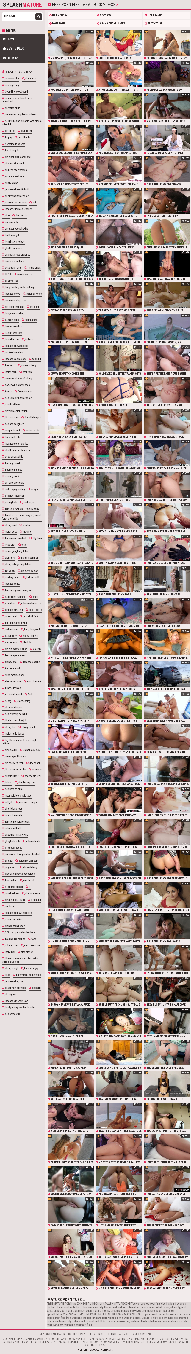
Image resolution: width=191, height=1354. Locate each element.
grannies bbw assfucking (18, 378)
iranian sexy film (13, 919)
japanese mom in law (16, 1001)
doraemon (30, 78)
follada (29, 339)
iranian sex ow (24, 274)
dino (7, 215)
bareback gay (31, 968)
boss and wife (12, 437)
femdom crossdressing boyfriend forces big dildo (21, 517)
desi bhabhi (23, 137)
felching (36, 359)
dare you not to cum (15, 202)
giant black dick (31, 750)
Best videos (15, 48)
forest (8, 391)
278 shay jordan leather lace (19, 932)
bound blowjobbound (16, 91)
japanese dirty (12, 583)
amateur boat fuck (14, 899)
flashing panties (13, 469)
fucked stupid (12, 668)
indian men (10, 372)
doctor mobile (32, 893)
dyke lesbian (11, 945)
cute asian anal (12, 267)
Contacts (107, 1349)
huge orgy (9, 544)
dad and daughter (14, 424)
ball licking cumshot (15, 596)
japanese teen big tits (16, 443)
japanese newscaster (16, 346)
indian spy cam (34, 293)
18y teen (37, 538)
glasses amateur (13, 609)
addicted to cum (13, 789)
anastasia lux (11, 78)
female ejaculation (14, 655)
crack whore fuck (14, 261)
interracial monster (31, 603)
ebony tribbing (30, 636)
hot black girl (11, 235)
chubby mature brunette (17, 450)
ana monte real (32, 776)
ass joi (34, 489)
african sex (10, 642)
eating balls (10, 502)
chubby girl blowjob (15, 988)
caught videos (12, 404)
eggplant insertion (14, 495)
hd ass (8, 782)
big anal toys (11, 417)
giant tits (9, 557)
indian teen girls (13, 815)
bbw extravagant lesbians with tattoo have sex (20, 960)
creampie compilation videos (20, 114)
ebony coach (28, 727)
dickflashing (23, 701)
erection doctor (29, 570)
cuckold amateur (13, 352)
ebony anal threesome (16, 196)
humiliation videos (14, 241)
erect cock (29, 880)
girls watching (29, 867)
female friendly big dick (17, 821)
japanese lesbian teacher (18, 209)
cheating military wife (16, 834)
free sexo (9, 365)
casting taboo (12, 577)
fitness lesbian (12, 688)
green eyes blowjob (15, 756)
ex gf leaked (35, 609)
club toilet (26, 131)
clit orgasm (10, 994)
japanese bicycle (13, 981)
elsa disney (26, 952)
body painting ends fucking (19, 287)
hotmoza (36, 769)
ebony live (10, 727)
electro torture (12, 681)
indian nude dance (14, 733)
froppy (8, 137)
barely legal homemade (28, 975)
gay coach (34, 763)
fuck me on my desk (15, 538)
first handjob (11, 150)
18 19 (7, 274)
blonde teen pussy (14, 926)
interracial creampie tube (18, 795)
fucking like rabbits (14, 939)
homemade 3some (14, 144)
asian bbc (9, 603)
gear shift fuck (30, 616)
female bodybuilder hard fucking (21, 508)
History (12, 58)
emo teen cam (32, 945)
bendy (7, 701)
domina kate (11, 222)
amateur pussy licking (16, 228)
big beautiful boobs (15, 769)
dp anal (8, 860)
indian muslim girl (29, 557)
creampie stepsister (15, 300)
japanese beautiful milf (16, 189)
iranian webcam (13, 332)
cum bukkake (11, 893)
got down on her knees (17, 385)
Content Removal (88, 1349)
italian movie (32, 430)
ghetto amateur (13, 248)
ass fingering (11, 85)
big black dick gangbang (17, 157)
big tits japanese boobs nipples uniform (20, 741)
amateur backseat (14, 176)
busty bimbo (11, 183)
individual (9, 952)
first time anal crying (15, 623)
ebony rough (11, 968)
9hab (7, 975)
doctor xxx (10, 906)
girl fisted (9, 131)
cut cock (34, 306)
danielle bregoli (32, 417)
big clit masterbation (15, 649)
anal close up (33, 681)
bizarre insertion (13, 326)
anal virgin (28, 502)
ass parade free (13, 1014)
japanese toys (12, 293)
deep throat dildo (13, 456)
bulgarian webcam (28, 860)
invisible (27, 531)
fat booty (9, 570)
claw (24, 544)
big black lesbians (14, 306)
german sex (30, 319)
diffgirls (8, 802)
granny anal (10, 662)
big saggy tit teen (14, 763)
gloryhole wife (12, 841)
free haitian (10, 880)
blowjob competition (16, 411)
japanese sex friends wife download (17, 99)
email (35, 596)
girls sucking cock (14, 163)
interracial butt (12, 828)
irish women (11, 629)
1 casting (35, 899)
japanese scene (31, 662)
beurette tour (11, 339)
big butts (36, 988)
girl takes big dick (14, 482)
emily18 (37, 649)
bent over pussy (13, 847)
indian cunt (10, 616)
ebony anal (10, 525)
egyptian (27, 372)
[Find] (38, 16)
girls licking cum (26, 782)
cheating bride (12, 108)
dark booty (10, 636)
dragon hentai (12, 430)
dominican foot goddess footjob (22, 854)
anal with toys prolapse (17, 254)
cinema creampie (28, 802)
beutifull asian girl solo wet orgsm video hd (22, 122)
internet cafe (33, 841)
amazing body (28, 365)
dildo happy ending (14, 489)
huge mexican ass (14, 675)
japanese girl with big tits (18, 913)
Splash (22, 4)
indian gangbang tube (16, 551)
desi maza (21, 215)
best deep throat (13, 886)
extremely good (13, 694)
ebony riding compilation (17, 564)
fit (29, 886)
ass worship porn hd (15, 714)
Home (10, 39)
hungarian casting (14, 313)
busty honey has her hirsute (19, 1007)
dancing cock (11, 476)
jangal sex (10, 867)
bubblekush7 (11, 776)
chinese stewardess (15, 170)
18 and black (34, 267)
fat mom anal (24, 391)
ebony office (11, 280)
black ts (27, 642)
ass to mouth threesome (18, 398)
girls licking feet (13, 808)
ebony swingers (13, 707)
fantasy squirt (12, 463)
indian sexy (10, 531)
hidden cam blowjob (15, 720)
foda (33, 939)
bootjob (26, 525)
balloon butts (33, 577)
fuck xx (31, 694)
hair (34, 202)
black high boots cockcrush (19, 873)
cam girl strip (11, 319)
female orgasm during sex (18, 590)
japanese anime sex (15, 359)
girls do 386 (10, 750)
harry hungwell (32, 629)
